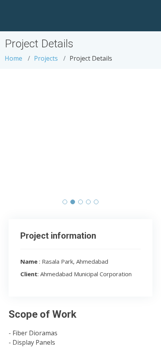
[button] (65, 202)
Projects (46, 58)
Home (13, 58)
